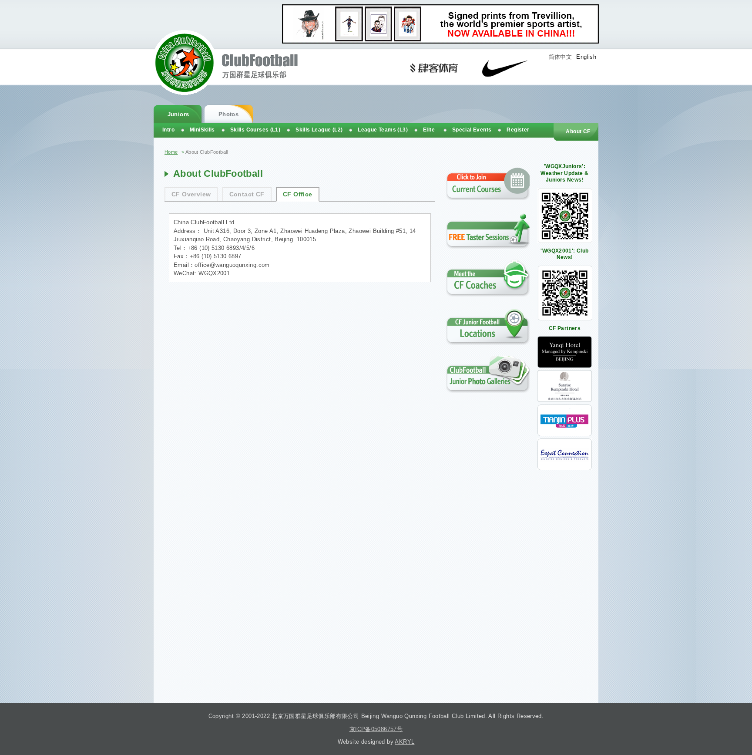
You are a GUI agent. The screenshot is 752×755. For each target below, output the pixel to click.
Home (171, 152)
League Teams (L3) (383, 130)
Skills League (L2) (318, 130)
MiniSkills (202, 130)
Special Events (471, 130)
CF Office (297, 194)
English (586, 57)
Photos (228, 114)
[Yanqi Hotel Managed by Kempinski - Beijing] (564, 366)
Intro (168, 130)
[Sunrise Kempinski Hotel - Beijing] (564, 400)
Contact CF (247, 194)
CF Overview (191, 194)
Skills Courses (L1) (255, 130)
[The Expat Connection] (564, 468)
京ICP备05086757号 (376, 729)
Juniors (178, 114)
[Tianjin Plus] (564, 434)
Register (518, 130)
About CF (578, 131)
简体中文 (560, 57)
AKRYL (404, 741)
